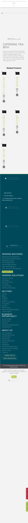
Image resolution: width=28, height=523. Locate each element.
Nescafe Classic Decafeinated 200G (4, 121)
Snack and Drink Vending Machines (11, 258)
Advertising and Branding (8, 288)
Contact (19, 1)
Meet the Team (4, 1)
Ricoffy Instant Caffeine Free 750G (17, 82)
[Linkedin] (19, 203)
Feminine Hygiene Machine (9, 264)
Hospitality (4, 298)
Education (4, 305)
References (5, 323)
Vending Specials (6, 326)
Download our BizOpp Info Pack (10, 325)
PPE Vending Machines (8, 262)
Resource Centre (6, 350)
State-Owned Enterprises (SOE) (10, 309)
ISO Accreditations (7, 333)
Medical (4, 296)
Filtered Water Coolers (8, 260)
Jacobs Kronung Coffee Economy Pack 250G (4, 85)
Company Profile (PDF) (8, 340)
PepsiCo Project (6, 337)
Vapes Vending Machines (8, 266)
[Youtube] (16, 203)
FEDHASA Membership (8, 335)
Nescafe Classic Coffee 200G (17, 120)
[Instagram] (12, 203)
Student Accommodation (8, 301)
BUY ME (3, 101)
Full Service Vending (7, 278)
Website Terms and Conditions (10, 348)
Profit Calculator (6, 321)
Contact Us (5, 352)
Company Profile (11, 1)
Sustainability (5, 344)
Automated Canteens (7, 282)
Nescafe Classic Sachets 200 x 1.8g (4, 154)
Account (15, 1)
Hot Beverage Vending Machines (10, 256)
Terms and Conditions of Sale (9, 346)
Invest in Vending (6, 319)
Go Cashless (5, 284)
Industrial (4, 294)
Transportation (5, 303)
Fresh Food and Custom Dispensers (11, 268)
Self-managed (5, 280)
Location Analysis (6, 286)
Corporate (4, 300)
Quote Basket (23, 1)
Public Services (6, 307)
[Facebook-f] (8, 203)
